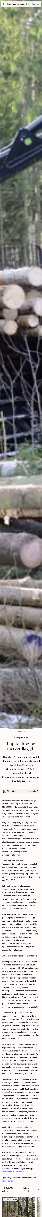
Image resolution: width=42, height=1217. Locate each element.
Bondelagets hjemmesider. (13, 1172)
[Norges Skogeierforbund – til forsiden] (4, 4)
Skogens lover (22, 738)
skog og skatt (7, 1181)
